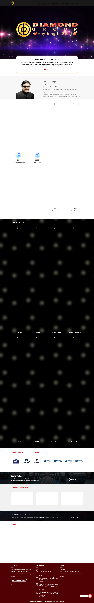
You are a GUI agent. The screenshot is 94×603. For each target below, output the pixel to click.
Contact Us (79, 3)
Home (38, 3)
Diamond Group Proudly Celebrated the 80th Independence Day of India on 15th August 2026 (48, 594)
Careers (72, 3)
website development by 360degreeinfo (55, 601)
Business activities (54, 3)
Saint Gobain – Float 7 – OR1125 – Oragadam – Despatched (47, 570)
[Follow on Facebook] (12, 584)
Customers (65, 3)
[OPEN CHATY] (90, 596)
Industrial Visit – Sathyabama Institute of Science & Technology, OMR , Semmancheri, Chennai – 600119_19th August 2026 (48, 586)
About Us (44, 3)
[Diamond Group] (18, 3)
